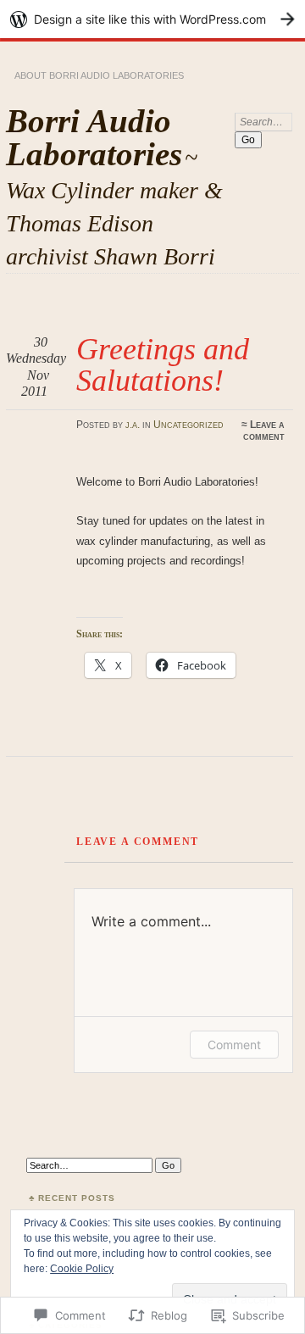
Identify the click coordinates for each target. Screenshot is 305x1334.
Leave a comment (264, 430)
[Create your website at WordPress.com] (152, 19)
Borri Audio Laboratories (94, 137)
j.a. (132, 425)
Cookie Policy (82, 1269)
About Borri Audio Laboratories (99, 75)
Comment (234, 1044)
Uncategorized (188, 425)
